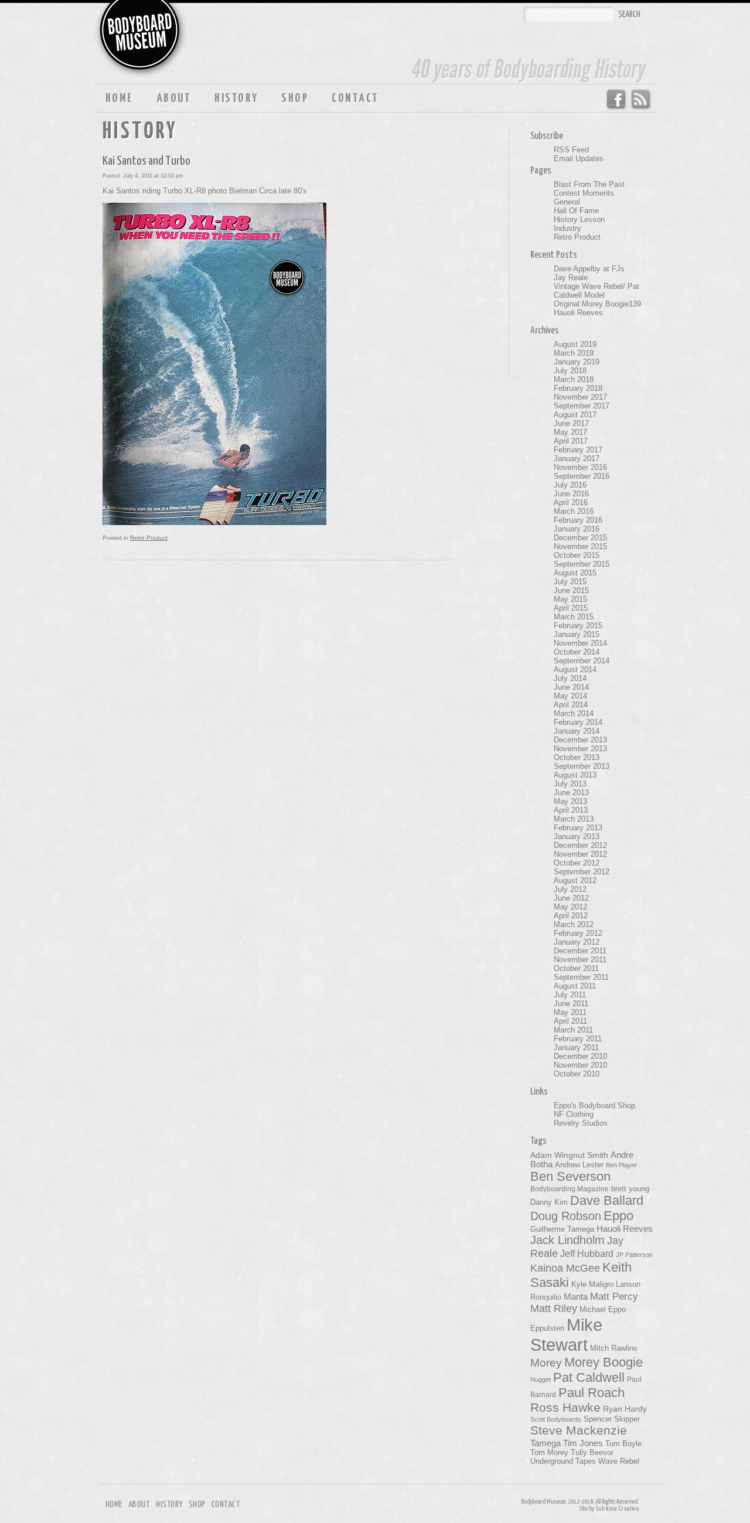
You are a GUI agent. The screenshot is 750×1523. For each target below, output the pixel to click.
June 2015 (571, 590)
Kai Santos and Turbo (146, 161)
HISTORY (236, 98)
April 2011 (570, 1021)
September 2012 (581, 871)
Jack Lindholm (567, 1240)
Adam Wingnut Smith (569, 1155)
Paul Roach (591, 1392)
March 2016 (574, 511)
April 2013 (571, 810)
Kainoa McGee (565, 1268)
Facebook (615, 99)
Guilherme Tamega (562, 1229)
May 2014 (570, 695)
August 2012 (575, 880)
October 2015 (576, 555)
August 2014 (575, 669)
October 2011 (576, 968)
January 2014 (576, 731)
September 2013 (581, 766)
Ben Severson (570, 1176)
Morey (546, 1363)
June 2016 (571, 493)
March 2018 (574, 379)
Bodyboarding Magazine (569, 1188)
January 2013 (576, 836)
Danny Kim (549, 1202)
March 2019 (574, 353)
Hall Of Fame (576, 210)
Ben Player (621, 1164)
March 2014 (574, 713)
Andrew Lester (579, 1165)
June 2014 (571, 687)
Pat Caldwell (589, 1377)
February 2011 (578, 1038)
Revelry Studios (581, 1123)
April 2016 (571, 502)
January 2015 (576, 634)
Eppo (618, 1215)
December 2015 (580, 537)
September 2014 (581, 660)
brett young (630, 1188)
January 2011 (576, 1047)
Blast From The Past (589, 184)
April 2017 (571, 441)
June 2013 (571, 792)
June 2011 (571, 1003)
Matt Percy (614, 1296)
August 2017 (575, 414)
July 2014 (570, 678)
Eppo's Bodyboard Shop (594, 1105)
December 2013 (580, 739)
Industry (567, 228)
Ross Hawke (565, 1407)
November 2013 (580, 748)
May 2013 (570, 801)
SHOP (294, 98)
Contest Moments (584, 193)
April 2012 (571, 915)
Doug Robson (565, 1215)
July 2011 (570, 994)
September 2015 (581, 564)
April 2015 (571, 608)
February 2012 (578, 933)
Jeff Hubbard (586, 1253)
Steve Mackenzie (578, 1430)
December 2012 (580, 845)
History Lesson (579, 219)
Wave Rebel (618, 1461)
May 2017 (570, 432)
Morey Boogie (603, 1362)
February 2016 (578, 520)
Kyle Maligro (592, 1284)
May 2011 (570, 1012)
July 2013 (570, 783)
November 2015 (580, 546)
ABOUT (173, 98)
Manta (576, 1296)
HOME (119, 98)
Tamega (545, 1443)
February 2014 (578, 722)
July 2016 (570, 485)
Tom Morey (549, 1452)
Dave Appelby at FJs (589, 268)
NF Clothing (574, 1114)
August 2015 (575, 572)
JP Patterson (634, 1254)
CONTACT (355, 98)
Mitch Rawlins (614, 1348)
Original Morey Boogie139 (597, 303)
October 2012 (576, 862)
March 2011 (573, 1029)
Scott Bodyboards (555, 1419)
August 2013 (575, 775)
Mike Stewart (566, 1334)
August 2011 (575, 986)
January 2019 (576, 361)
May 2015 (570, 599)
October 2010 (576, 1073)
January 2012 (576, 942)
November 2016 (580, 467)
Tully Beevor (592, 1453)
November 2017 (580, 397)
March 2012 (574, 924)
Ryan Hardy (625, 1408)
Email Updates (579, 158)
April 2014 (571, 704)
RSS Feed (641, 99)
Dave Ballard (606, 1200)
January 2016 (576, 528)
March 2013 (574, 819)
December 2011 (580, 950)
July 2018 (570, 370)
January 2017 (576, 458)
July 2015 (570, 581)
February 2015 (578, 625)
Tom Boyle (623, 1444)
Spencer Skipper (612, 1419)
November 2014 (580, 643)
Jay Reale (571, 277)
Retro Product (149, 537)
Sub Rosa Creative (617, 1508)
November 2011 (580, 959)
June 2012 (571, 898)
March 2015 (574, 616)
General (567, 201)
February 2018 (578, 388)
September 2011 (581, 977)
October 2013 (576, 757)
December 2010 (580, 1056)
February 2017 (578, 449)
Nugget (540, 1379)
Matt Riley (553, 1308)
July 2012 (570, 889)
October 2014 (576, 652)
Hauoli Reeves (578, 312)
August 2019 (575, 344)
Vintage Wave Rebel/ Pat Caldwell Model (596, 290)
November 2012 (580, 854)
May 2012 (570, 906)
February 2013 (578, 827)
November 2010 (580, 1065)
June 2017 (571, 423)
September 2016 (581, 476)
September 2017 (581, 405)
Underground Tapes (563, 1461)
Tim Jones (583, 1443)
